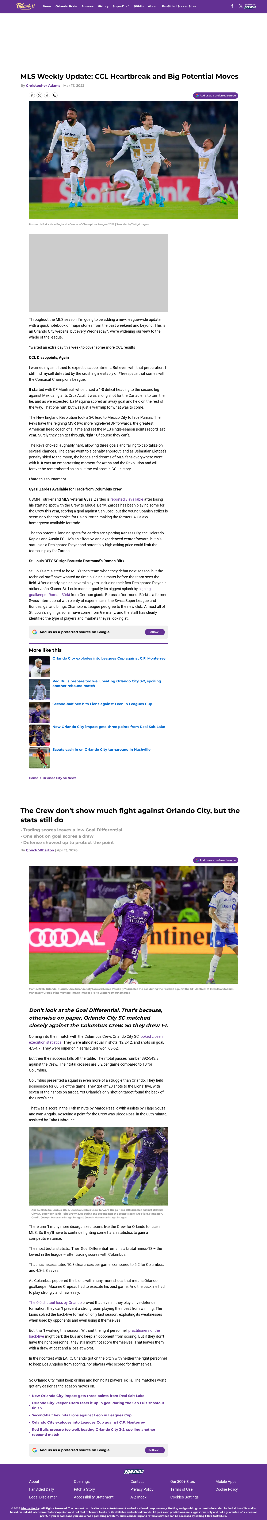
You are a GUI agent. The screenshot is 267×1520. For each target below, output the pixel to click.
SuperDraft (121, 6)
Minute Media (30, 1508)
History (103, 6)
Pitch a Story (84, 1489)
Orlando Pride (66, 6)
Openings (82, 1481)
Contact (137, 1481)
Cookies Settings (184, 1497)
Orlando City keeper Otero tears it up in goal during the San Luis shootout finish (98, 1405)
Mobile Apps (225, 1481)
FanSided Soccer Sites (179, 6)
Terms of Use (181, 1489)
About (153, 6)
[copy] (55, 95)
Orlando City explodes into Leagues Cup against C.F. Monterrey (88, 1422)
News (47, 6)
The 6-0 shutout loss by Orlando (55, 1302)
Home (33, 778)
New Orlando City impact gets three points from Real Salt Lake (88, 1396)
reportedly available (126, 499)
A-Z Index (138, 1497)
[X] (241, 6)
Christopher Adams (43, 86)
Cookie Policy (226, 1489)
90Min (139, 6)
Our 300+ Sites (182, 1481)
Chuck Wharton (40, 850)
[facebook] (232, 6)
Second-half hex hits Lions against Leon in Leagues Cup (81, 1415)
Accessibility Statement (94, 1497)
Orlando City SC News (59, 778)
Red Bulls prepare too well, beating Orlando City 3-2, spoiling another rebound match (93, 1432)
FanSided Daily (41, 1489)
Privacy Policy (141, 1489)
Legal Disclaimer (43, 1497)
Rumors (87, 6)
